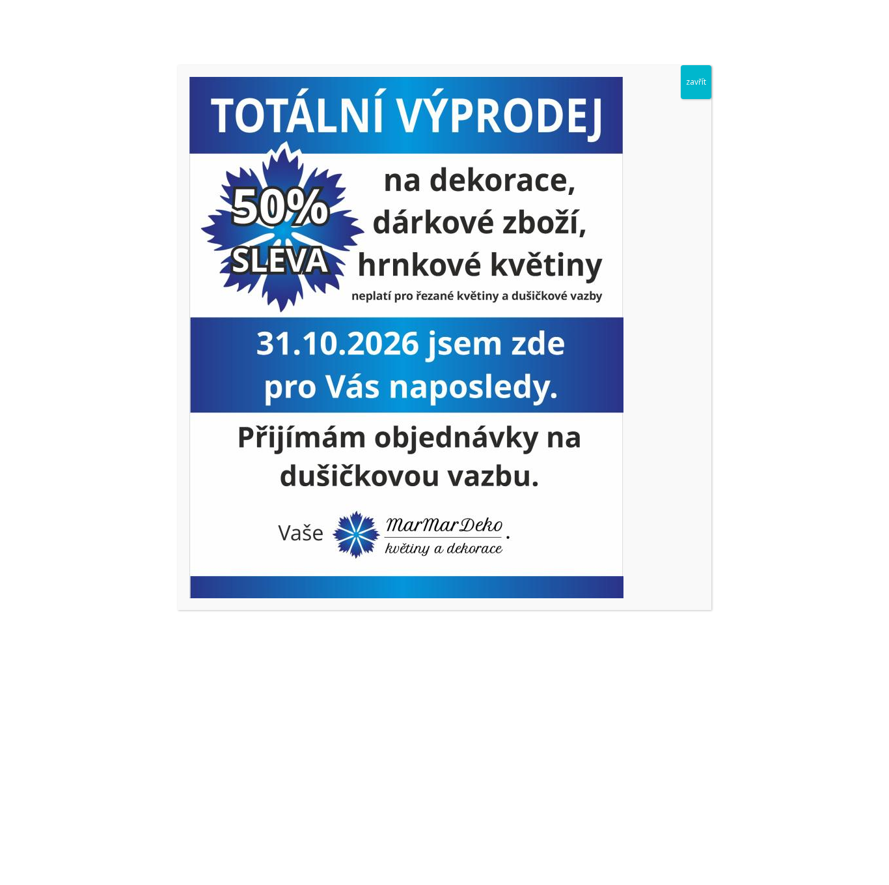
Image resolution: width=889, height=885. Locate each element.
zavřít (696, 81)
